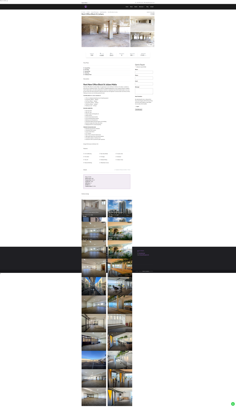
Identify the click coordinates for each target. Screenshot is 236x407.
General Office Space (95, 12)
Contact (152, 6)
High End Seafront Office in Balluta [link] (116, 235)
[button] (151, 14)
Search (135, 6)
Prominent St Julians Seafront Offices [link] (91, 212)
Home (127, 6)
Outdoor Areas (120, 159)
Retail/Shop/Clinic (103, 12)
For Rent (88, 12)
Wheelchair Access (105, 162)
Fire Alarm (87, 156)
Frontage (103, 156)
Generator (119, 156)
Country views (120, 153)
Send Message (139, 109)
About (131, 6)
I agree (137, 106)
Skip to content (3, 0)
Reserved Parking (88, 162)
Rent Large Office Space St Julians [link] (116, 212)
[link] (94, 208)
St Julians (93, 95)
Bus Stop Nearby (104, 153)
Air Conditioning (88, 153)
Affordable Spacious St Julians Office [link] (90, 236)
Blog (147, 6)
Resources (141, 6)
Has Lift (86, 159)
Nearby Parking (104, 159)
